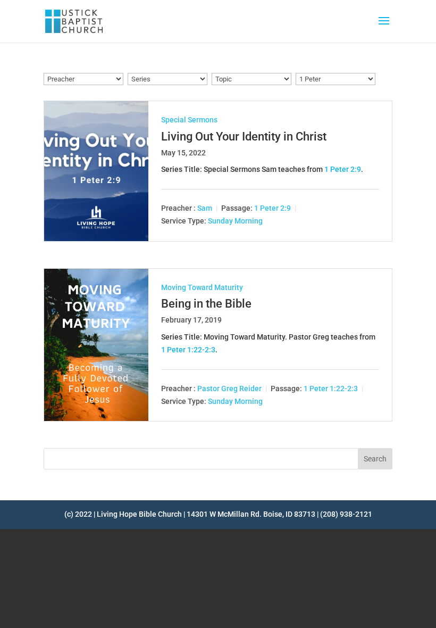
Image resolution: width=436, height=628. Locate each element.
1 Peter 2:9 (342, 169)
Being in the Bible (206, 303)
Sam (204, 208)
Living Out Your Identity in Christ (243, 136)
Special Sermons (189, 119)
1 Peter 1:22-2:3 (188, 349)
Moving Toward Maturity (202, 287)
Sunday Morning (235, 221)
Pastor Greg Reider (229, 388)
